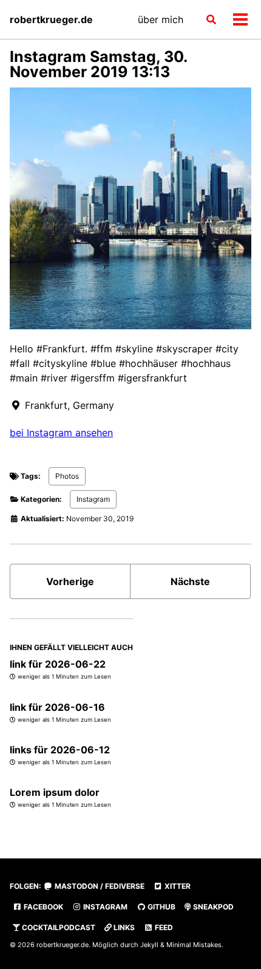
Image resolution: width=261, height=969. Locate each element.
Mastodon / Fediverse (98, 886)
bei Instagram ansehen (61, 432)
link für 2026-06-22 (58, 664)
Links (123, 927)
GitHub (160, 906)
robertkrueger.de (51, 19)
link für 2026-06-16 (57, 707)
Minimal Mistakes (194, 944)
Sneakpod (212, 906)
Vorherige (70, 581)
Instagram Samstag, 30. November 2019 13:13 (98, 64)
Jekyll (149, 944)
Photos (67, 476)
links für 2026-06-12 (60, 750)
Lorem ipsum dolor (55, 792)
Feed (163, 927)
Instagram (93, 499)
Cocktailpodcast (57, 927)
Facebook (42, 906)
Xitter (177, 886)
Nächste (190, 581)
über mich (160, 19)
